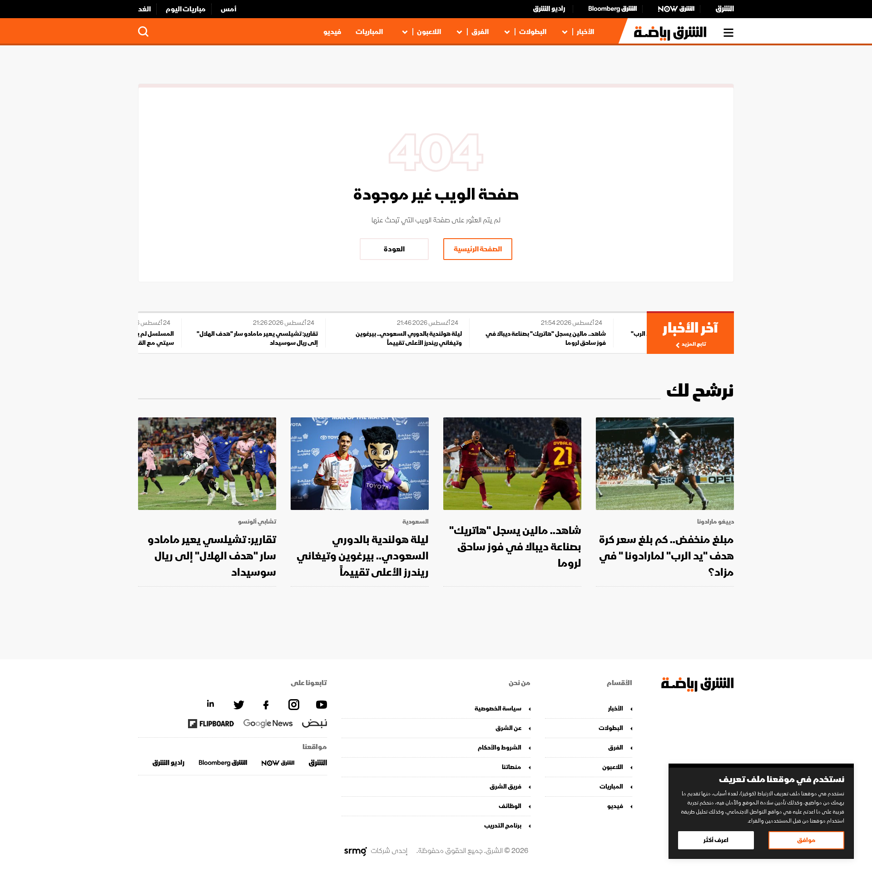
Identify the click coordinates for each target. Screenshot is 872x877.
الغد (144, 9)
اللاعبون (429, 31)
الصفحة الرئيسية (478, 249)
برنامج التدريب (502, 825)
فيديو (332, 31)
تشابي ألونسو (257, 521)
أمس (229, 9)
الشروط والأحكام (499, 747)
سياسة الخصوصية (498, 708)
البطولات (532, 31)
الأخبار (585, 31)
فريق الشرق (505, 786)
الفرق (480, 31)
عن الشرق (508, 728)
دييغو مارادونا (715, 521)
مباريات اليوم (186, 9)
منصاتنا (511, 767)
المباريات (369, 31)
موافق (806, 840)
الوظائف (510, 806)
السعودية (415, 521)
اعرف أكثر (716, 840)
